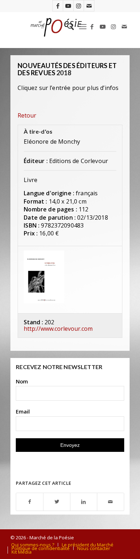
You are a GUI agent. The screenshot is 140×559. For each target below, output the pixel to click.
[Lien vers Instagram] (79, 5)
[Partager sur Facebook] (29, 502)
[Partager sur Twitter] (56, 502)
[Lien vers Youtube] (68, 5)
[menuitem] (67, 26)
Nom (22, 381)
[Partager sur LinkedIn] (83, 502)
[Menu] (83, 26)
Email (23, 411)
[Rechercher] (67, 26)
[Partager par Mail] (110, 502)
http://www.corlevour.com (58, 329)
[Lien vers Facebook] (58, 5)
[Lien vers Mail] (89, 5)
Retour (27, 115)
